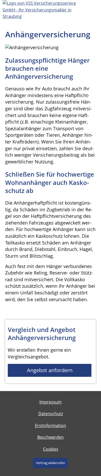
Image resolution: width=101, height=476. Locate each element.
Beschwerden (50, 437)
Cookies (50, 449)
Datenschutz (50, 413)
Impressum (50, 402)
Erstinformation (50, 425)
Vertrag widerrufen (50, 462)
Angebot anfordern (50, 370)
